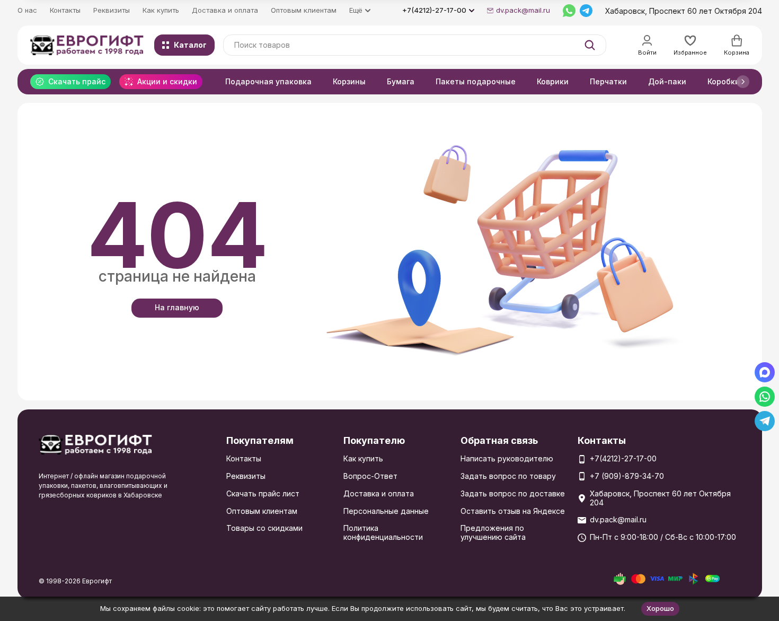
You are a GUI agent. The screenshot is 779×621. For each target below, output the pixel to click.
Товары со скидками (264, 527)
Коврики (553, 81)
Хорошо (660, 608)
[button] (743, 81)
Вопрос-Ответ (370, 475)
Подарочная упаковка (268, 81)
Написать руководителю (507, 458)
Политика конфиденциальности (383, 532)
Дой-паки (667, 81)
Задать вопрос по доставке (513, 493)
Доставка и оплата (225, 10)
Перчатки (608, 81)
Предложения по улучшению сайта (493, 532)
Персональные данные (386, 510)
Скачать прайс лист (262, 493)
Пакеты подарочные (476, 81)
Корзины (349, 81)
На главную (177, 307)
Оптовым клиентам (304, 10)
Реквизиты (111, 10)
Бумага (400, 81)
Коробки (723, 81)
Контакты (65, 10)
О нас (27, 10)
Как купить (161, 10)
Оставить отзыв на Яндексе (513, 510)
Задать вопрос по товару (508, 475)
